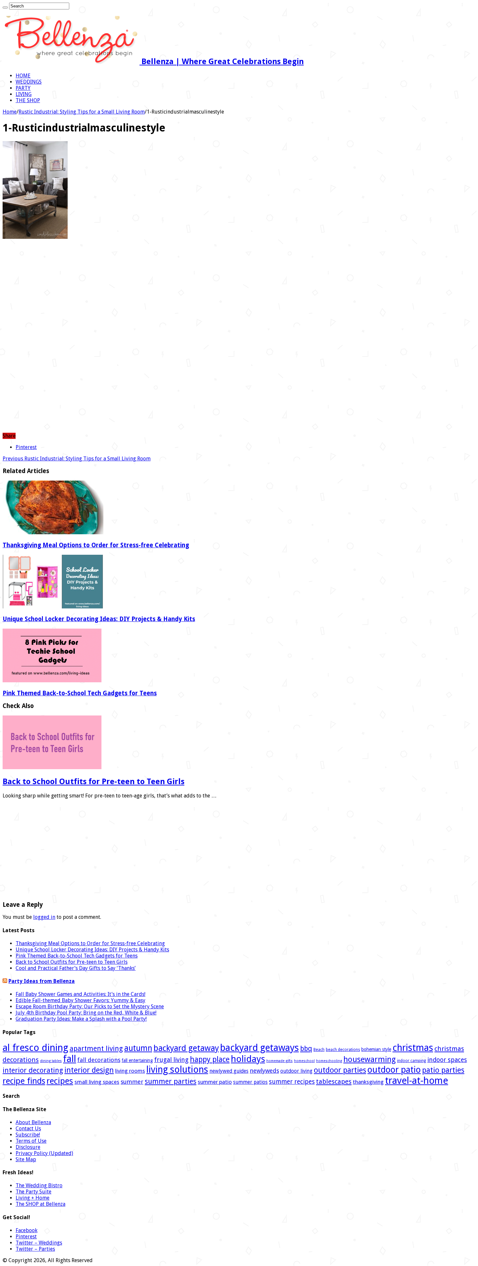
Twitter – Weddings (39, 1243)
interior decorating (33, 1070)
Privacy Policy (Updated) (44, 1153)
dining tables (51, 1061)
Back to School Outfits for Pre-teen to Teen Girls (93, 781)
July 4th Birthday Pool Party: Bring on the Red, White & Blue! (86, 1013)
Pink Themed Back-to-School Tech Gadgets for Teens (80, 693)
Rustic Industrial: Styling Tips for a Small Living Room (82, 112)
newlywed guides (228, 1071)
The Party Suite (33, 1192)
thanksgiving (368, 1082)
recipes (59, 1081)
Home (10, 112)
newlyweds (264, 1070)
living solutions (177, 1069)
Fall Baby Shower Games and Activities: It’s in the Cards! (80, 994)
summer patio (215, 1082)
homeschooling (329, 1061)
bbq (306, 1048)
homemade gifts (279, 1061)
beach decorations (343, 1049)
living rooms (130, 1071)
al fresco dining (35, 1047)
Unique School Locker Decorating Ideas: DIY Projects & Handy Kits (99, 619)
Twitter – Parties (35, 1249)
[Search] (5, 7)
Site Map (26, 1159)
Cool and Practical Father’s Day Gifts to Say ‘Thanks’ (76, 968)
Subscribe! (28, 1135)
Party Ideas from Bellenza (41, 981)
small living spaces (96, 1082)
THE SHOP (28, 100)
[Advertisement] (239, 290)
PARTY (23, 88)
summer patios (250, 1082)
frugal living (171, 1060)
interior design (89, 1070)
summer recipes (292, 1081)
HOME (23, 76)
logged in (44, 917)
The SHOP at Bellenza (40, 1204)
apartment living (96, 1048)
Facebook (26, 1230)
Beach (319, 1049)
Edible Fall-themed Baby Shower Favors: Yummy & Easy (80, 1000)
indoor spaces (447, 1060)
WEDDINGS (29, 82)
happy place (210, 1059)
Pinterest (26, 1236)
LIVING (24, 94)
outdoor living (296, 1071)
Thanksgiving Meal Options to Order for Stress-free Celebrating (96, 545)
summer (132, 1081)
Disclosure (28, 1147)
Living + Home (32, 1198)
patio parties (443, 1070)
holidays (248, 1059)
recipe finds (24, 1081)
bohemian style (376, 1049)
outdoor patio (394, 1070)
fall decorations (98, 1059)
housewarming (369, 1059)
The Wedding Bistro (39, 1185)
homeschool (304, 1061)
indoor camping (411, 1060)
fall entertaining (137, 1060)
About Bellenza (33, 1122)
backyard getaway (186, 1048)
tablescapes (334, 1081)
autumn (138, 1048)
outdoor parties (340, 1070)
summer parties (170, 1081)
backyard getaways (259, 1047)
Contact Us (28, 1128)
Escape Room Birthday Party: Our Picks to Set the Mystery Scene (90, 1006)
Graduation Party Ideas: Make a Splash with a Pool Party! (81, 1019)
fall (69, 1058)
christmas (412, 1047)
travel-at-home (416, 1080)
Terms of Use (31, 1141)
